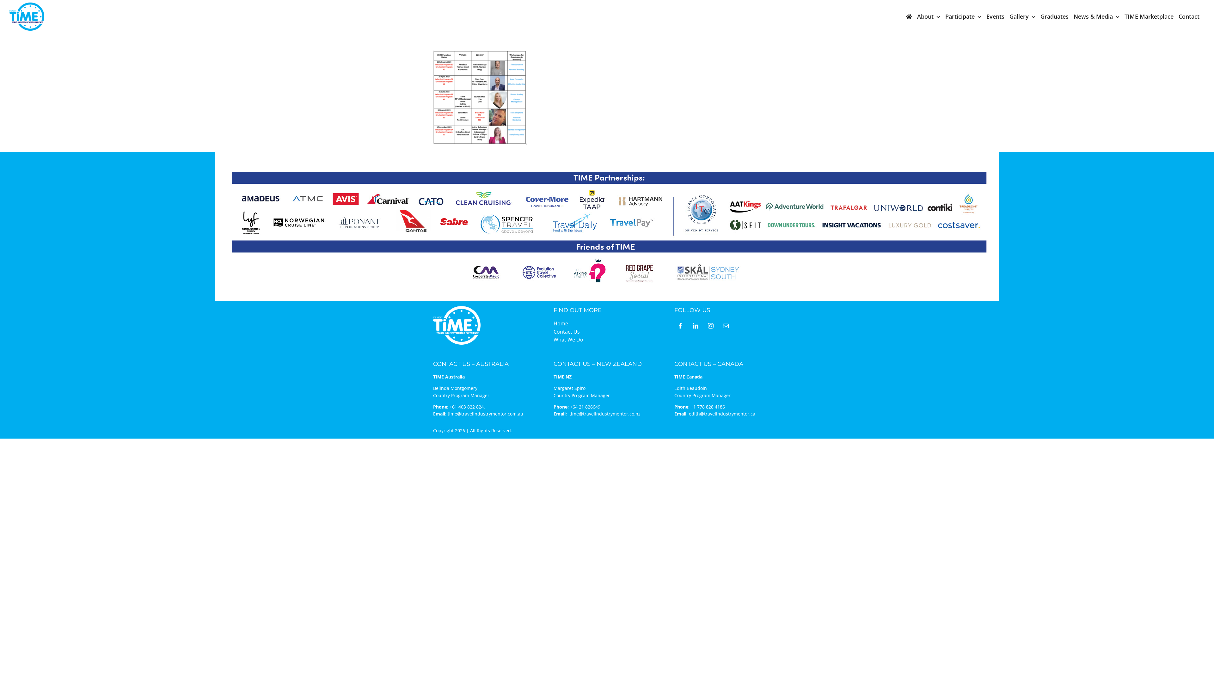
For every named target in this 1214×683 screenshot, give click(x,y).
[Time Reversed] (457, 308)
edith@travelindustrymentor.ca (722, 414)
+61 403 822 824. (467, 407)
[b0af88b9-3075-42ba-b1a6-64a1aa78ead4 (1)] (26, 5)
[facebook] (680, 326)
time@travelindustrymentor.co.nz (605, 414)
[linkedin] (696, 326)
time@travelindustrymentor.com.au (485, 414)
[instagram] (711, 326)
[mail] (726, 326)
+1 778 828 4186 (708, 407)
